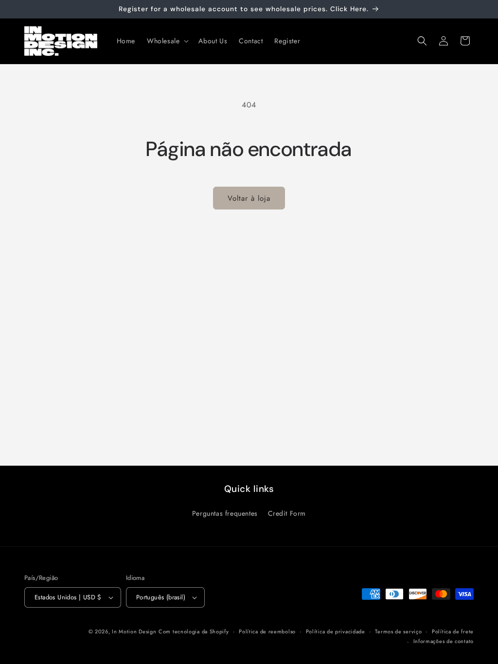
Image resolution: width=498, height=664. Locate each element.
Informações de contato (443, 641)
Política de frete (453, 631)
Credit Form (287, 513)
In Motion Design (134, 631)
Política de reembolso (267, 631)
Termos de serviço (398, 631)
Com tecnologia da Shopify (194, 631)
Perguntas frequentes (225, 513)
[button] (167, 41)
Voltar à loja (249, 198)
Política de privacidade (335, 631)
